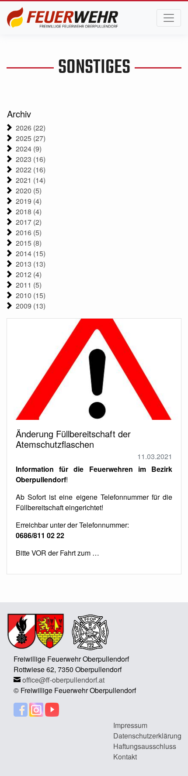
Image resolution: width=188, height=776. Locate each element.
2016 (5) (29, 232)
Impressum (130, 725)
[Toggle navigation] (169, 18)
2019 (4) (29, 201)
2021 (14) (30, 180)
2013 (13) (30, 264)
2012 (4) (29, 274)
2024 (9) (29, 149)
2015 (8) (29, 243)
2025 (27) (30, 138)
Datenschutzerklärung (147, 736)
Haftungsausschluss (144, 746)
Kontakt (125, 757)
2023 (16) (30, 159)
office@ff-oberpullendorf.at (63, 680)
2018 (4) (29, 211)
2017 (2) (29, 222)
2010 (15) (30, 295)
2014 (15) (30, 253)
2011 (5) (29, 285)
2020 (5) (29, 190)
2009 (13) (30, 306)
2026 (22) (30, 128)
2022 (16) (30, 170)
